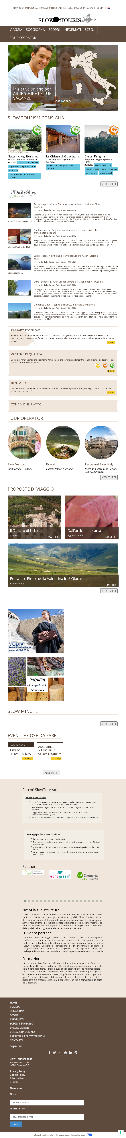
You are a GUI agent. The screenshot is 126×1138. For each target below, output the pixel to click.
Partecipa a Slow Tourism (27, 1036)
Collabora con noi (22, 1032)
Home (13, 1002)
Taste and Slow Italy (99, 464)
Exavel (50, 464)
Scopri (54, 29)
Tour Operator (23, 38)
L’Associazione (19, 1027)
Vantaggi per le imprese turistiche (43, 834)
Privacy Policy (17, 1071)
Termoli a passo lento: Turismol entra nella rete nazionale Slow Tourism (67, 205)
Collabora (79, 8)
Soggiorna (35, 29)
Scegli (90, 29)
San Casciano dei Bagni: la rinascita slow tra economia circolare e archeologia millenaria (67, 231)
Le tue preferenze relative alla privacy (70, 1135)
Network (91, 8)
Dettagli (28, 758)
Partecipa (68, 8)
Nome (13, 1094)
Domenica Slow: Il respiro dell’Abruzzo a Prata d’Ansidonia (64, 304)
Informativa (17, 1078)
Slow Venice (16, 464)
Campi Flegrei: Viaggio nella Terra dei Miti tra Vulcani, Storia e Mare (66, 257)
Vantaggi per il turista (36, 797)
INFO (112, 342)
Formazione (32, 958)
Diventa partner (37, 932)
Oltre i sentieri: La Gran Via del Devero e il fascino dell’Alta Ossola (68, 281)
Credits (14, 1081)
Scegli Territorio (21, 1023)
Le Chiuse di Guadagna (62, 156)
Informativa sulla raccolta (43, 1135)
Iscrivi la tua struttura (40, 909)
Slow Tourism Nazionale (25, 8)
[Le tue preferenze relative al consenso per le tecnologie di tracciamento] (121, 1133)
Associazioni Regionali (50, 8)
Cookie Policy (17, 1074)
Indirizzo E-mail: (18, 1108)
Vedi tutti (109, 184)
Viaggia (16, 29)
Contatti (101, 8)
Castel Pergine (95, 156)
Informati (72, 29)
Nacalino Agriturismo (23, 156)
